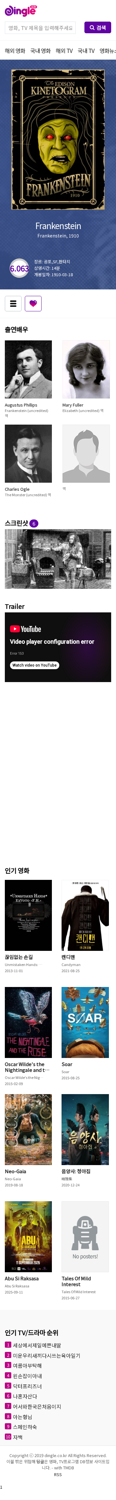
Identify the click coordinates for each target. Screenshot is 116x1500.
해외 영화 (15, 50)
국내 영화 (40, 50)
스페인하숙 (25, 1427)
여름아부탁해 (27, 1365)
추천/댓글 (33, 303)
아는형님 (22, 1416)
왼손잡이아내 (27, 1376)
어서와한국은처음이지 (37, 1406)
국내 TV (86, 50)
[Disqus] (58, 772)
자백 (18, 1437)
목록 (13, 303)
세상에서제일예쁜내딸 (37, 1345)
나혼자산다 (25, 1396)
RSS (58, 1474)
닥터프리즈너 (27, 1386)
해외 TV (64, 50)
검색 (101, 27)
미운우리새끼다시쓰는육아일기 (47, 1355)
